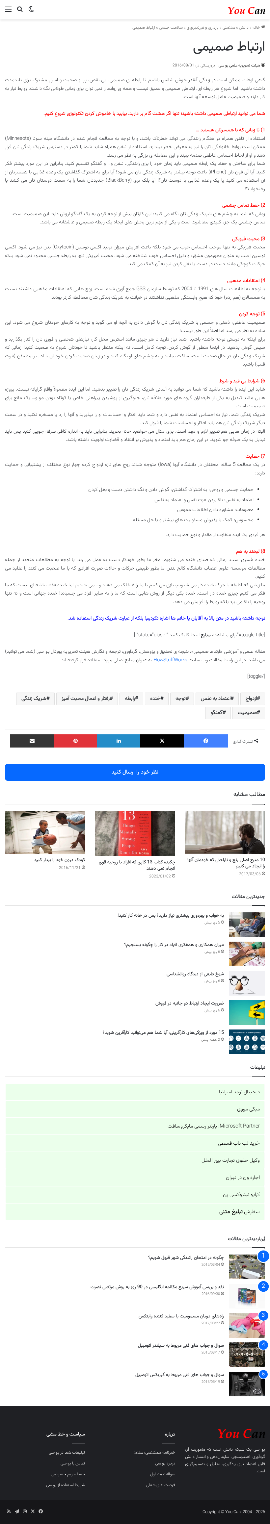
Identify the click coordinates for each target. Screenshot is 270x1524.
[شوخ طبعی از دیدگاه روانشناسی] (247, 983)
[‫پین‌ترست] (75, 741)
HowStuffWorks (170, 660)
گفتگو (217, 713)
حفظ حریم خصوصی (68, 1474)
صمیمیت (247, 713)
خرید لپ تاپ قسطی (239, 1143)
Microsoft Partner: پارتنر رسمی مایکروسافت (214, 1126)
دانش (244, 27)
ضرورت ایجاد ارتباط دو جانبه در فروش (189, 1003)
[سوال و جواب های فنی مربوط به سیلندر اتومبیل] (247, 1354)
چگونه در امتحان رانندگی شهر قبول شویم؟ (186, 1257)
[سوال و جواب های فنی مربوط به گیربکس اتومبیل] (247, 1384)
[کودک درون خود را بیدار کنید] (45, 832)
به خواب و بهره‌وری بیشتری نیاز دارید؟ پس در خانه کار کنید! (171, 915)
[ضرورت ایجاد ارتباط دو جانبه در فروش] (247, 1012)
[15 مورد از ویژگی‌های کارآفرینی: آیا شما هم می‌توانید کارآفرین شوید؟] (247, 1041)
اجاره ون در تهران (243, 1177)
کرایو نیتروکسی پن (241, 1194)
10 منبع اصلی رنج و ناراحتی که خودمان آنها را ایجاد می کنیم (226, 863)
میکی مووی (248, 1109)
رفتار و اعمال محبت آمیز (86, 699)
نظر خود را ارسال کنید (135, 772)
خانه (257, 27)
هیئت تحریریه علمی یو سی (239, 65)
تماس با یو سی (73, 1463)
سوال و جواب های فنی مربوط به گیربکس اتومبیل (179, 1375)
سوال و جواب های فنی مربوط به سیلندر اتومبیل (181, 1345)
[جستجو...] (19, 12)
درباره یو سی (165, 1463)
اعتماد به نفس (215, 699)
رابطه (130, 699)
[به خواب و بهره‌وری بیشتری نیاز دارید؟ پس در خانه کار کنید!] (247, 924)
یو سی (259, 1449)
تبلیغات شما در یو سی (67, 1452)
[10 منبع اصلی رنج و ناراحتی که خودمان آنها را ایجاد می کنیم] (225, 832)
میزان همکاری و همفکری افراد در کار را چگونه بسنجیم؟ (174, 945)
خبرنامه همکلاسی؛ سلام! (154, 1452)
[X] (162, 741)
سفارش (239, 1211)
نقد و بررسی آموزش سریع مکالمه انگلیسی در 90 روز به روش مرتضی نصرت (157, 1287)
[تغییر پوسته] (31, 12)
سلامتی (229, 27)
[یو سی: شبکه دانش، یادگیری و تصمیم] (233, 10)
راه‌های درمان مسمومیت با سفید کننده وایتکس (181, 1316)
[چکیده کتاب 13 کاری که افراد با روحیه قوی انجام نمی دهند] (135, 833)
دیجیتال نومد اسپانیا (239, 1092)
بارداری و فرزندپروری (203, 27)
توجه (181, 699)
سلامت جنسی (171, 27)
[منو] (8, 12)
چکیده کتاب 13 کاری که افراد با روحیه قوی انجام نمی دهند (137, 865)
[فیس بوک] (206, 741)
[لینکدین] (118, 741)
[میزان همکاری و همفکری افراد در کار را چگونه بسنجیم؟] (247, 954)
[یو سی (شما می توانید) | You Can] (225, 1432)
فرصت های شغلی (160, 1485)
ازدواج (251, 699)
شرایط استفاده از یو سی (65, 1485)
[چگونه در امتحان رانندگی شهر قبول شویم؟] (247, 1267)
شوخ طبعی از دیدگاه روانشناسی (195, 974)
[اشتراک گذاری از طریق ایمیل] (32, 741)
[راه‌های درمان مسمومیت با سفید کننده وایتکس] (247, 1325)
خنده (155, 699)
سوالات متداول (162, 1474)
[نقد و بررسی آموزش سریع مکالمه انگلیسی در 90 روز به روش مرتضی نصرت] (247, 1296)
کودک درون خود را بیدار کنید (59, 860)
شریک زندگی (33, 699)
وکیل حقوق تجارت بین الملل (231, 1160)
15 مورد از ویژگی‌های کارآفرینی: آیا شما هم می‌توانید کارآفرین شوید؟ (163, 1032)
